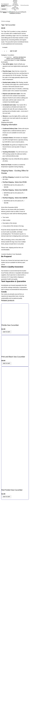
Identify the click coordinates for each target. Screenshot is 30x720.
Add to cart (13, 51)
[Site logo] (15, 12)
